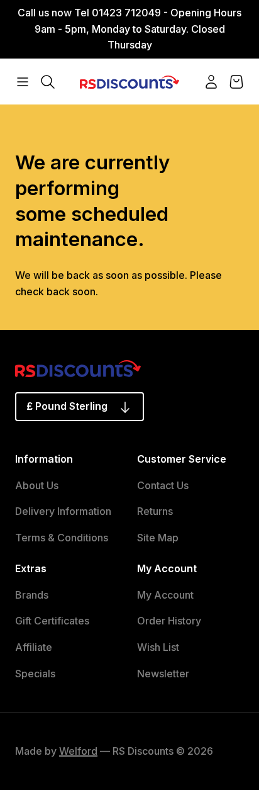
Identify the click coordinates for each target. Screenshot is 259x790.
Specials (35, 673)
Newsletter (163, 673)
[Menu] (22, 82)
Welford (78, 751)
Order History (169, 620)
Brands (31, 595)
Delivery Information (63, 511)
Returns (155, 511)
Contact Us (163, 485)
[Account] (211, 82)
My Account (165, 595)
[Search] (47, 82)
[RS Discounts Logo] (129, 81)
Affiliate (33, 647)
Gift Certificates (52, 620)
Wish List (158, 647)
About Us (36, 485)
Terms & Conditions (61, 537)
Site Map (158, 537)
